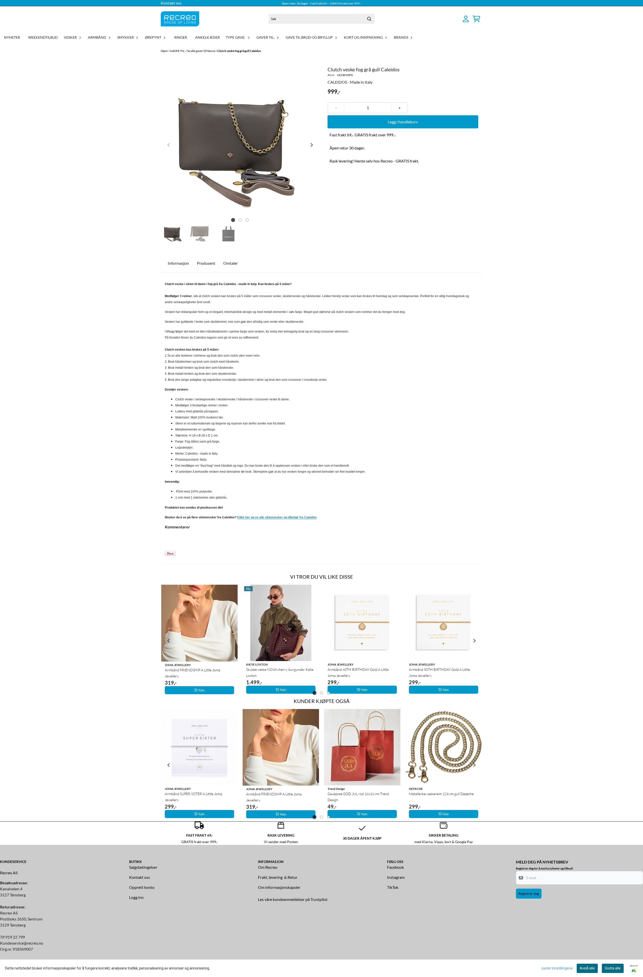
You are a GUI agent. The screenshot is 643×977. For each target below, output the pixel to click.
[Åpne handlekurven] (476, 19)
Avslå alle (587, 968)
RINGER (180, 37)
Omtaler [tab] (230, 263)
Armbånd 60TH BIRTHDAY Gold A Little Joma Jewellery (358, 672)
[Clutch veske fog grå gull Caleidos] (240, 145)
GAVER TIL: (178, 51)
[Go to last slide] (169, 641)
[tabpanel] (199, 640)
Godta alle (613, 968)
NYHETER (12, 37)
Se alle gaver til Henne (201, 51)
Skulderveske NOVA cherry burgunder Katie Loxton (279, 672)
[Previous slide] (169, 145)
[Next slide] (311, 145)
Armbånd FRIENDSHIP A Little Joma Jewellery (192, 673)
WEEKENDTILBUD (43, 37)
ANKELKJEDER (207, 37)
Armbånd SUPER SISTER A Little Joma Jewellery (193, 797)
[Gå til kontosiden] (466, 19)
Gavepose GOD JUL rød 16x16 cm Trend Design (358, 797)
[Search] (369, 19)
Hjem (164, 51)
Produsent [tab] (206, 263)
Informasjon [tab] (178, 263)
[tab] (233, 220)
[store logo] (180, 18)
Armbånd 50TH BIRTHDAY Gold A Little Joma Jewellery (439, 672)
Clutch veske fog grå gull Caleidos (239, 51)
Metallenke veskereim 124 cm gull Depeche (441, 794)
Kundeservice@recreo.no (21, 943)
